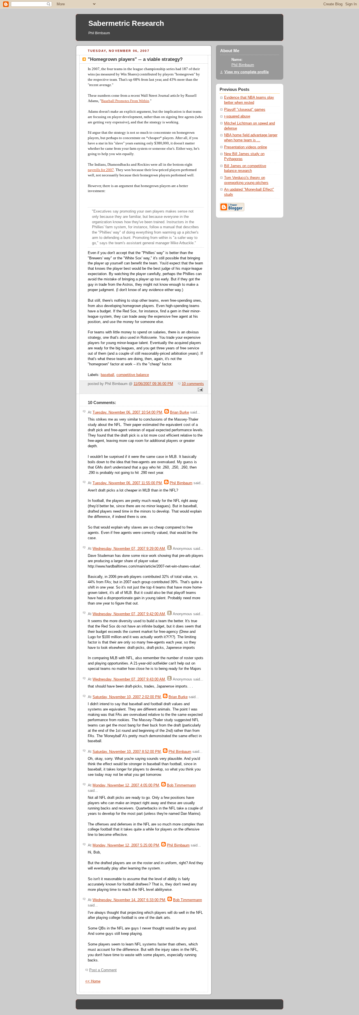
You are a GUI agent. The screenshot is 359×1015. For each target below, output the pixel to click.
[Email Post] (199, 390)
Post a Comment (103, 970)
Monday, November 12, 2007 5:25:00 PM (126, 845)
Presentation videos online (245, 147)
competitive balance (132, 375)
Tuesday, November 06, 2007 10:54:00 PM (127, 412)
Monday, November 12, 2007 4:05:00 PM (126, 785)
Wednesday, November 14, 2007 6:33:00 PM (129, 900)
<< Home (92, 981)
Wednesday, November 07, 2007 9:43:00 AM (129, 679)
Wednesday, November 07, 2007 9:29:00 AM (129, 549)
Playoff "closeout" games (244, 110)
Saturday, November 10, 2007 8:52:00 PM (127, 752)
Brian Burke (179, 412)
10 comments (193, 384)
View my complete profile (246, 72)
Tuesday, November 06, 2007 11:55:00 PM (127, 483)
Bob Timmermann (181, 785)
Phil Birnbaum (181, 483)
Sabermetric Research (126, 23)
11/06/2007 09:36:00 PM (153, 384)
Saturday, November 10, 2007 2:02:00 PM (127, 697)
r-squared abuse (237, 116)
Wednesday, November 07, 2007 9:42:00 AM (129, 614)
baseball (107, 375)
